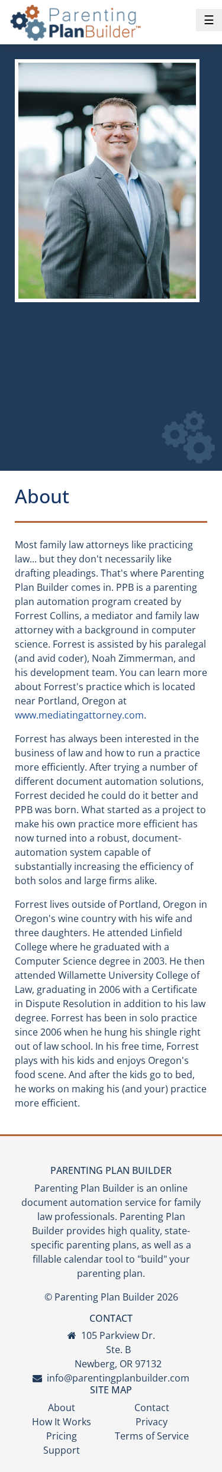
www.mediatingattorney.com (79, 715)
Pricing (61, 1435)
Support (61, 1450)
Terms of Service (152, 1435)
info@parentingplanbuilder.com (118, 1377)
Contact (151, 1407)
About (61, 1407)
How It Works (61, 1421)
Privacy (152, 1421)
